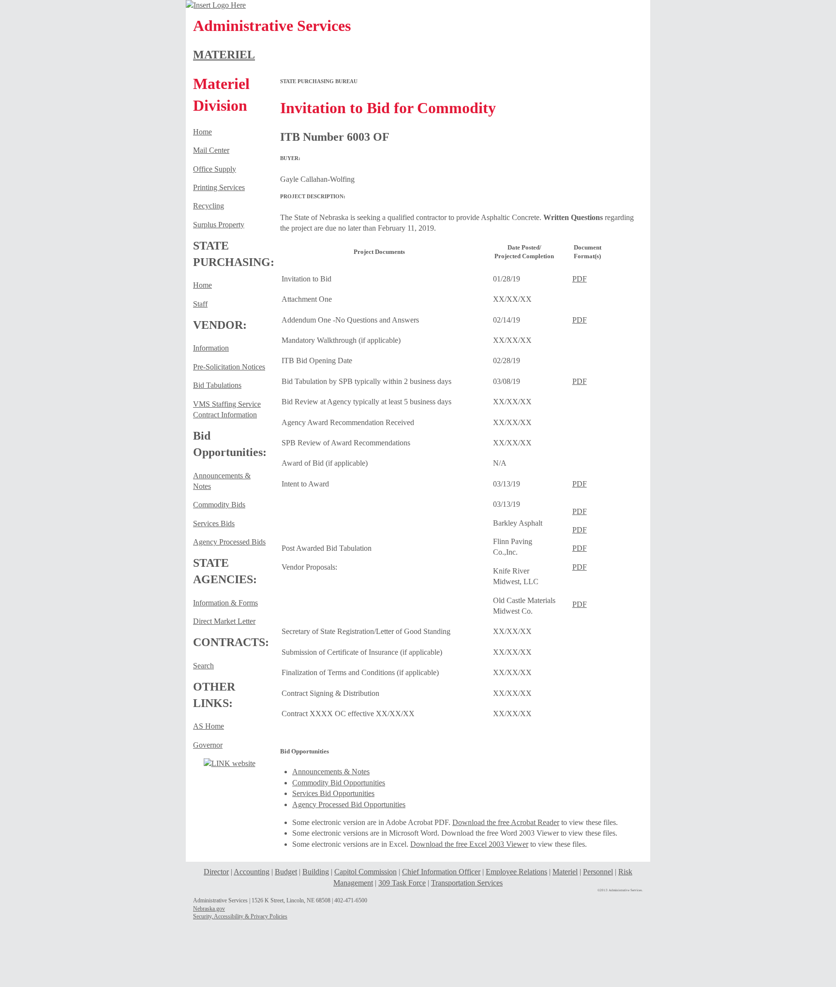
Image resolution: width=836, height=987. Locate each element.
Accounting (251, 872)
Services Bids (214, 523)
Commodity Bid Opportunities (338, 783)
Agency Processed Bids (229, 542)
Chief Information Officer (441, 872)
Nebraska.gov (209, 908)
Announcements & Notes (331, 771)
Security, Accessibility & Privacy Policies (240, 916)
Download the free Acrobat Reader (505, 822)
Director (216, 872)
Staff (200, 304)
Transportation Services (467, 883)
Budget (286, 872)
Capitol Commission (365, 872)
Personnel (598, 872)
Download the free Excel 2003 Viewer (469, 844)
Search (203, 666)
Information (211, 348)
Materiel (565, 872)
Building (315, 872)
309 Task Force (402, 883)
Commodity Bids (219, 505)
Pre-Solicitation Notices (229, 367)
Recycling (208, 206)
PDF (579, 279)
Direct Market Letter (224, 621)
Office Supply (214, 169)
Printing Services (219, 187)
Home (202, 132)
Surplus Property (218, 225)
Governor (208, 745)
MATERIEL (224, 54)
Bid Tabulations (217, 385)
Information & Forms (225, 603)
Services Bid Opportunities (333, 793)
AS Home (208, 726)
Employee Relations (516, 872)
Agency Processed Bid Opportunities (348, 804)
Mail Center (211, 150)
